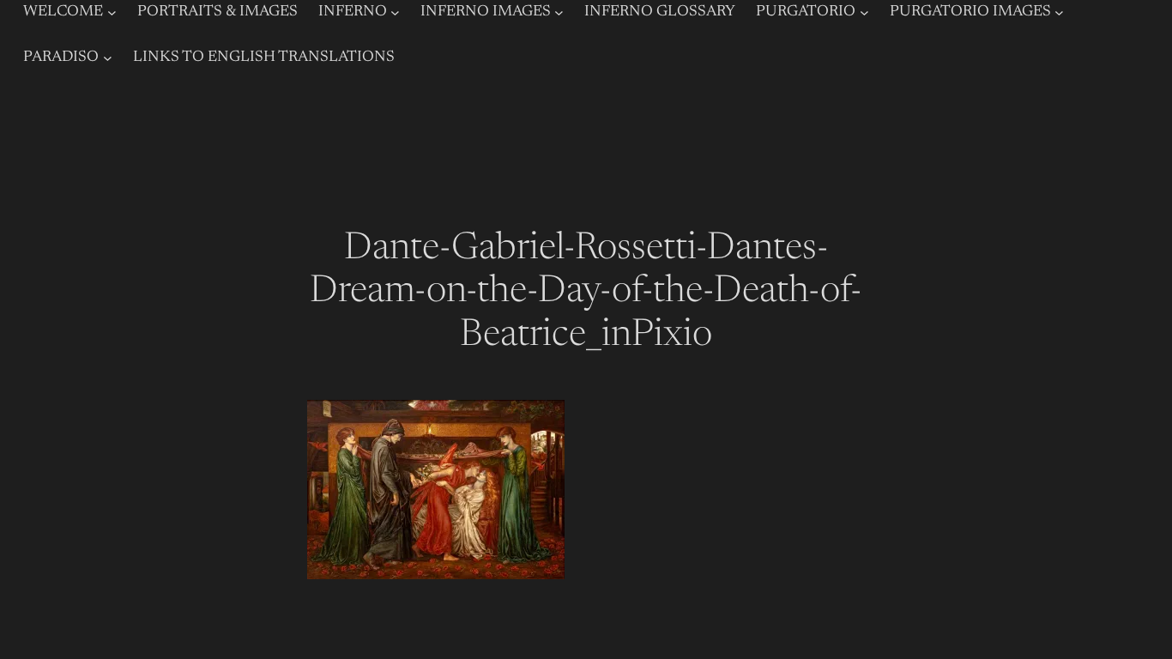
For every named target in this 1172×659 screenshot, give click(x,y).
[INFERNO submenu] (395, 12)
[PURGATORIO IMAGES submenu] (1059, 12)
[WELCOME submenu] (112, 12)
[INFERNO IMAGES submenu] (559, 12)
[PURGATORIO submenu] (864, 12)
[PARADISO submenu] (107, 58)
